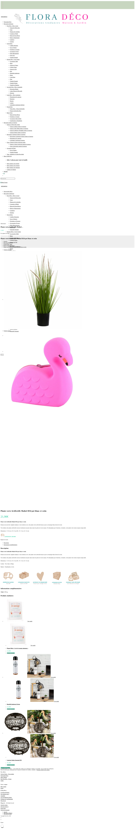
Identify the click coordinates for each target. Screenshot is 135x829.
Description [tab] (6, 542)
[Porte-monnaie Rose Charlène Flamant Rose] (43, 410)
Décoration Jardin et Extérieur (10, 122)
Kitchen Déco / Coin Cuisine (13, 59)
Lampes (11, 103)
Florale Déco (10, 106)
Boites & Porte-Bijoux (15, 35)
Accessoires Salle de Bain (15, 118)
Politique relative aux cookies (43, 769)
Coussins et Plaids (14, 33)
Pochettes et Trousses (14, 49)
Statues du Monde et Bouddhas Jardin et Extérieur (21, 130)
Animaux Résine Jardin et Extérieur (18, 132)
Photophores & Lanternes (15, 97)
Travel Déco (9, 43)
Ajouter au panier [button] (11, 653)
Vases (11, 29)
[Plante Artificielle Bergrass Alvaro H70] (43, 328)
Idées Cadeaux (4, 777)
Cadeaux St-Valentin (11, 169)
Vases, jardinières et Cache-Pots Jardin (15, 154)
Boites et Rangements (14, 37)
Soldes (2, 780)
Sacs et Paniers (13, 47)
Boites (11, 75)
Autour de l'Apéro (14, 65)
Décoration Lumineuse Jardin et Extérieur (16, 134)
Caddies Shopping (14, 45)
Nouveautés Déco (7, 22)
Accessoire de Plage (11, 148)
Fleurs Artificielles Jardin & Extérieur (18, 146)
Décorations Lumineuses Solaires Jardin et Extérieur (21, 136)
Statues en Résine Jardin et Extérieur (18, 126)
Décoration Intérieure (8, 23)
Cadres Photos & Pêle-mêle (16, 91)
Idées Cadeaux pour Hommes (13, 167)
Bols (11, 71)
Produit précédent (8, 249)
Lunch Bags (12, 77)
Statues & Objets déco (15, 27)
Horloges (12, 93)
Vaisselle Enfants (13, 83)
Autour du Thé (13, 69)
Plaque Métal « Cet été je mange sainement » (17, 648)
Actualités (3, 795)
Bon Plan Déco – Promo (6, 779)
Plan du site (3, 800)
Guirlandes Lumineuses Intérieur (17, 105)
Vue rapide (29, 621)
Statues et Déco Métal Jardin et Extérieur (19, 128)
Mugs (11, 63)
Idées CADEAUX (8, 156)
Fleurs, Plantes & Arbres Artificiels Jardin (16, 142)
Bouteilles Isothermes (14, 73)
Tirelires (12, 41)
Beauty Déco (9, 112)
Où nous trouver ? (5, 806)
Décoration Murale (14, 89)
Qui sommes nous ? (5, 794)
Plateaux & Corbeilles (15, 31)
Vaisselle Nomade (14, 57)
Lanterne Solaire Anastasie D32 (14, 760)
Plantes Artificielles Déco (15, 110)
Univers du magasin (5, 810)
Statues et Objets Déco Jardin (13, 124)
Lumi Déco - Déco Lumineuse (13, 95)
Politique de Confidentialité (7, 799)
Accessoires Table (14, 61)
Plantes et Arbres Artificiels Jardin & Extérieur (20, 144)
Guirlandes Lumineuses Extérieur (17, 140)
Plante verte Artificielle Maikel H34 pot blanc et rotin (15, 247)
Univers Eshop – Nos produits (7, 774)
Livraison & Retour (5, 792)
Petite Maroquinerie (14, 53)
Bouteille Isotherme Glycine (13, 704)
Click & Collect (4, 805)
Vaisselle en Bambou (14, 85)
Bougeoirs (12, 99)
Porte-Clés (12, 55)
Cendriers (12, 39)
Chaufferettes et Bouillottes (16, 120)
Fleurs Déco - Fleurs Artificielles (17, 108)
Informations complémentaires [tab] (10, 544)
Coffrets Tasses (13, 67)
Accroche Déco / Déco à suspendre (14, 87)
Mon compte (3, 786)
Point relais (3, 808)
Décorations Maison (8, 813)
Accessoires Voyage (14, 51)
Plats (11, 79)
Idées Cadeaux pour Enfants (13, 163)
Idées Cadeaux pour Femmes (13, 165)
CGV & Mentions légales (6, 797)
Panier (2, 788)
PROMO (6, 171)
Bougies (12, 101)
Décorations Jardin (8, 814)
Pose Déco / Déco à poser (12, 26)
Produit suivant (7, 330)
